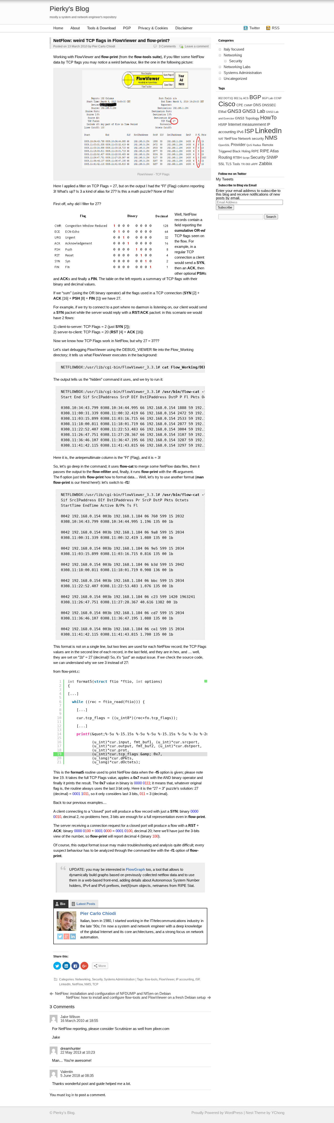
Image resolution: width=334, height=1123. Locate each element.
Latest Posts (86, 904)
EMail (222, 112)
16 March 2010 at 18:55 (79, 1020)
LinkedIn (65, 984)
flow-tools (151, 979)
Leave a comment (197, 46)
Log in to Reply (202, 1016)
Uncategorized (235, 78)
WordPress (234, 1113)
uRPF (254, 164)
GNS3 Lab (253, 111)
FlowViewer (166, 979)
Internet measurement (247, 124)
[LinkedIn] (73, 937)
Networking (82, 979)
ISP (197, 979)
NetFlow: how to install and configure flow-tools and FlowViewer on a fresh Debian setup (136, 997)
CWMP (248, 105)
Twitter (254, 28)
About (75, 28)
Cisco (226, 104)
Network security (251, 138)
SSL (221, 164)
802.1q (238, 98)
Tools (236, 164)
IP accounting (185, 979)
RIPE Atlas (269, 151)
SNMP (272, 157)
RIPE (255, 151)
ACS (245, 98)
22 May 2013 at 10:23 (77, 1052)
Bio (62, 904)
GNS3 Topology (247, 118)
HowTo (268, 118)
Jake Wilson (70, 1017)
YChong (277, 1113)
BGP (255, 97)
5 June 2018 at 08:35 (77, 1075)
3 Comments (167, 46)
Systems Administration (119, 979)
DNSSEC (269, 105)
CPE (239, 105)
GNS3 (234, 111)
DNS (257, 105)
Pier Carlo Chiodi (103, 46)
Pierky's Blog (69, 8)
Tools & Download (101, 28)
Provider (238, 144)
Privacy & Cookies (153, 28)
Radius (257, 145)
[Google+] (66, 937)
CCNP (277, 98)
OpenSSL (224, 145)
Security (97, 979)
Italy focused (234, 49)
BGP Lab (267, 98)
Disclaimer (183, 28)
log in (70, 1095)
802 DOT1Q (225, 98)
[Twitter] (60, 937)
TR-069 (245, 164)
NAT (220, 138)
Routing (225, 157)
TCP (95, 984)
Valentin (66, 1072)
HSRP (222, 124)
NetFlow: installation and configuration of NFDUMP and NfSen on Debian (113, 993)
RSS (275, 28)
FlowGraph (135, 869)
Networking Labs (237, 67)
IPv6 (240, 132)
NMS (87, 984)
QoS (249, 145)
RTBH (237, 157)
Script (246, 157)
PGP (127, 28)
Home (58, 28)
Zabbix (265, 163)
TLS (229, 164)
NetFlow (77, 984)
